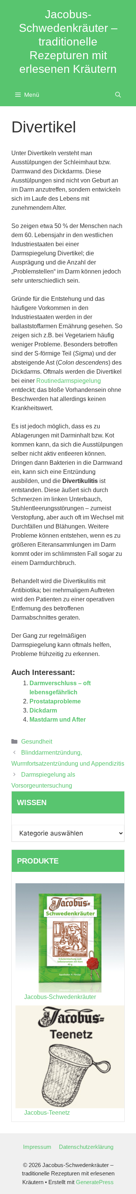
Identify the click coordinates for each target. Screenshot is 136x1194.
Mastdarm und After (57, 719)
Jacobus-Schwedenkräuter (60, 997)
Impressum (37, 1147)
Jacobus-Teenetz (47, 1112)
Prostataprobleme (55, 701)
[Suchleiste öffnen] (118, 94)
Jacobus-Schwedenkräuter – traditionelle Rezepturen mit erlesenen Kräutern (68, 41)
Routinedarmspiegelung (68, 381)
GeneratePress (95, 1182)
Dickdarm (43, 710)
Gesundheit (36, 741)
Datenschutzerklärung (86, 1147)
